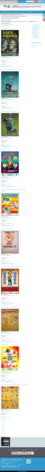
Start (4, 418)
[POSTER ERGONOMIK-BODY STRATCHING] (10, 397)
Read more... (3, 65)
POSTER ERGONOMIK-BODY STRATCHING (14, 384)
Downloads (22, 12)
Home (3, 12)
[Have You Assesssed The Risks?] (10, 84)
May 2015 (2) (35, 30)
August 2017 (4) (36, 28)
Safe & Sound (5, 28)
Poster (7, 60)
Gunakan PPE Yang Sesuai (9, 111)
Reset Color (6, 441)
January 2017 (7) (36, 29)
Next (4, 433)
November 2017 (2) (36, 24)
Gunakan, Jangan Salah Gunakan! (11, 267)
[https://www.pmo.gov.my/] (16, 452)
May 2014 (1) (35, 34)
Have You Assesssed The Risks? (11, 69)
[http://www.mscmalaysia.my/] (19, 452)
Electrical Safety (6, 149)
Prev (4, 420)
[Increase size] (5, 445)
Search (35, 1)
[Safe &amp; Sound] (10, 42)
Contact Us (30, 12)
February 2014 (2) (36, 35)
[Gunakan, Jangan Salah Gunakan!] (10, 281)
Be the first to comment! (5, 63)
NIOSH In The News (14, 17)
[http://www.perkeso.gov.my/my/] (29, 452)
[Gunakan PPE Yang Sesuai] (10, 124)
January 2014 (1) (36, 36)
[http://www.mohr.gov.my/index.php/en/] (22, 452)
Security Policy (17, 449)
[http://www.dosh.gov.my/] (25, 452)
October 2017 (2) (36, 26)
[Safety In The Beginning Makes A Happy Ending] (10, 204)
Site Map (35, 449)
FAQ (26, 12)
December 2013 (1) (36, 37)
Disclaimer (31, 449)
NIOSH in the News (34, 45)
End (4, 434)
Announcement (15, 12)
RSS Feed (33, 46)
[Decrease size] (8, 445)
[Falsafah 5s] (10, 358)
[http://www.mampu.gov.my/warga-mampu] (32, 452)
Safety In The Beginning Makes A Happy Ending (13, 190)
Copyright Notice (24, 449)
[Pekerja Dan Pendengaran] (10, 319)
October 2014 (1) (36, 31)
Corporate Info (8, 12)
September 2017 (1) (36, 27)
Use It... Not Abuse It (7, 229)
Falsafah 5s (4, 344)
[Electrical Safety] (10, 163)
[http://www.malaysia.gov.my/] (13, 452)
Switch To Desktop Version (23, 471)
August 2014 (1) (36, 33)
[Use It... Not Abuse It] (10, 242)
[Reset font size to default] (6, 445)
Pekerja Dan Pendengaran (9, 307)
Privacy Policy (10, 449)
